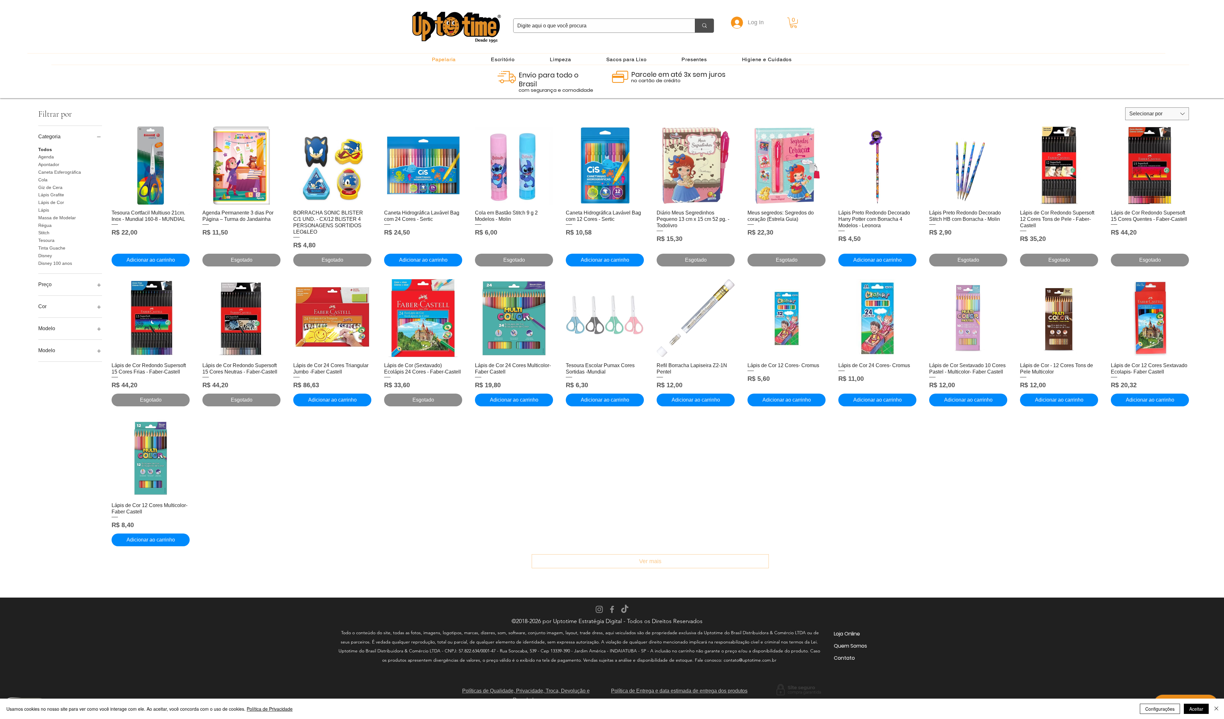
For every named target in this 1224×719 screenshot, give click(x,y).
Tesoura (46, 240)
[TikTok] (625, 609)
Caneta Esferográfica (59, 172)
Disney (45, 255)
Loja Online (847, 633)
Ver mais (650, 561)
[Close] (1216, 709)
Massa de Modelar (57, 217)
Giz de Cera (50, 187)
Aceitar (1196, 709)
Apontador (48, 164)
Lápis (43, 210)
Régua (45, 225)
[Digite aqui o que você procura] (704, 26)
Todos (45, 149)
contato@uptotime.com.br (750, 660)
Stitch (43, 232)
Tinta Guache (51, 248)
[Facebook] (612, 609)
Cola (42, 179)
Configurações (1160, 709)
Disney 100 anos (55, 263)
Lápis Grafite (51, 194)
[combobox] (1157, 113)
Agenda (46, 156)
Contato (844, 658)
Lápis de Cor (51, 202)
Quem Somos (850, 646)
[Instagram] (599, 609)
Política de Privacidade (270, 709)
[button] (793, 23)
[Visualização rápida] (151, 166)
